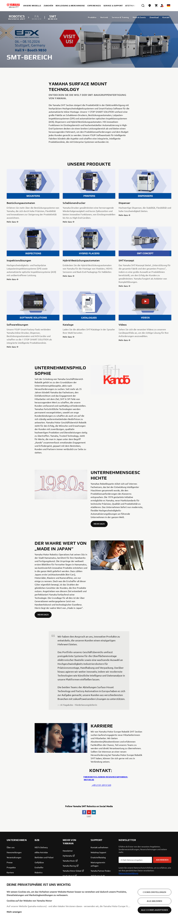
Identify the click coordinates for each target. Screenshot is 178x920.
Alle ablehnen (154, 901)
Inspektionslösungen (19, 260)
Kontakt (166, 17)
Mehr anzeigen (14, 911)
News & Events (139, 17)
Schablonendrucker (74, 202)
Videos (123, 324)
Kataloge (68, 324)
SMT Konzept (126, 260)
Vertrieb (104, 17)
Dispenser (124, 202)
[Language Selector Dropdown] (168, 5)
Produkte (92, 17)
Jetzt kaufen (132, 5)
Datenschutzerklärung (128, 873)
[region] (89, 898)
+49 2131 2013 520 (101, 785)
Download (154, 17)
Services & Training (120, 17)
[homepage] (13, 5)
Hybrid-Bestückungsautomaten (81, 260)
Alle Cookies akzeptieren (154, 910)
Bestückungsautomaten (21, 202)
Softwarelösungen (17, 324)
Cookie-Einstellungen (154, 892)
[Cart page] (156, 5)
